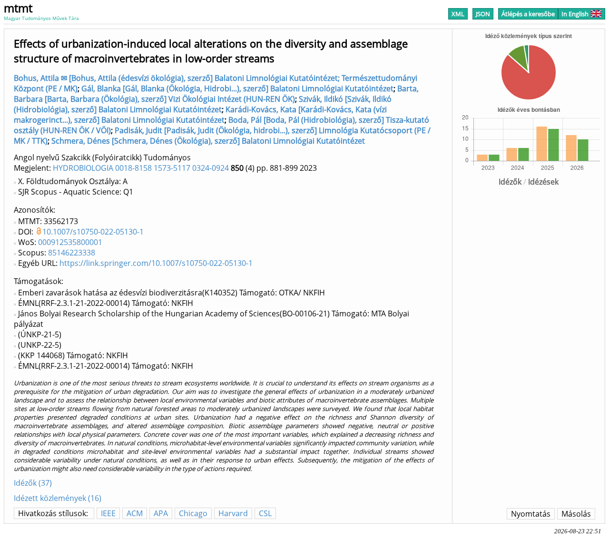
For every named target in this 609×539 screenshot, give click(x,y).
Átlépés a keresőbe (528, 14)
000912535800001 (70, 242)
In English (575, 14)
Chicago (193, 513)
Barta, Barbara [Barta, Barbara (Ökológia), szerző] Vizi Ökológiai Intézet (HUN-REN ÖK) (216, 93)
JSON (483, 14)
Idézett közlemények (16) (57, 498)
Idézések (543, 181)
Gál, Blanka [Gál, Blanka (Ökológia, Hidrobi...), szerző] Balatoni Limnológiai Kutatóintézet (237, 88)
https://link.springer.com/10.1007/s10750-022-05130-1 (156, 263)
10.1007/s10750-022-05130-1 (93, 231)
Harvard (233, 513)
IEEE (108, 513)
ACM (135, 513)
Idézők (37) (33, 483)
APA (161, 513)
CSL (265, 513)
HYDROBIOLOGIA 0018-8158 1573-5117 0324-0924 (141, 168)
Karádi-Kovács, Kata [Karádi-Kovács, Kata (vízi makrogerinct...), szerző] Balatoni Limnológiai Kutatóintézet (200, 114)
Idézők (510, 181)
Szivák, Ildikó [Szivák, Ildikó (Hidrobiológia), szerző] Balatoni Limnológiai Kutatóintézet (203, 104)
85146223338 (71, 252)
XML (458, 14)
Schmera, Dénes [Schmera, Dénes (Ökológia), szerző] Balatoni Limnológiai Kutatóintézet (208, 141)
